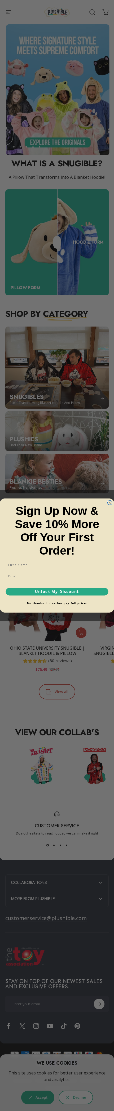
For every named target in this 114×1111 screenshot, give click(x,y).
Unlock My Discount (57, 591)
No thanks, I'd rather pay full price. (57, 603)
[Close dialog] (110, 502)
